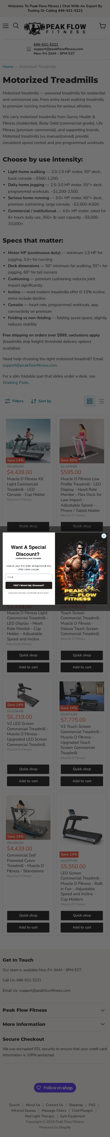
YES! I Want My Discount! (28, 585)
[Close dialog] (103, 535)
